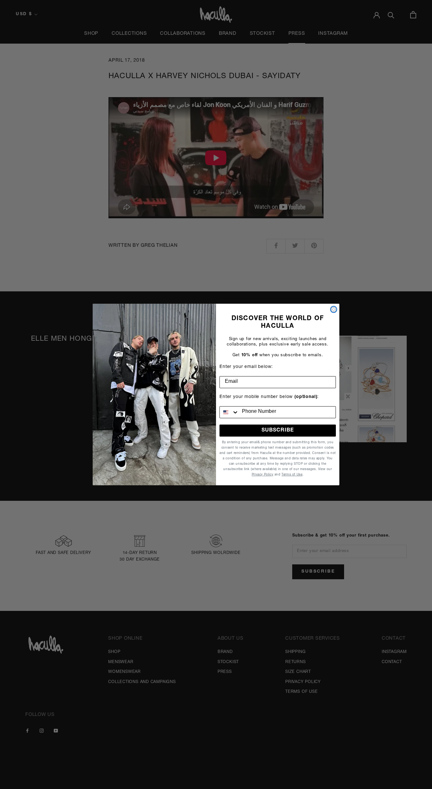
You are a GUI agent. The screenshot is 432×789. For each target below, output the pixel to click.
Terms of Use (291, 474)
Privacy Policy (262, 474)
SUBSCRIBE (278, 430)
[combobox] (229, 412)
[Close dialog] (333, 309)
